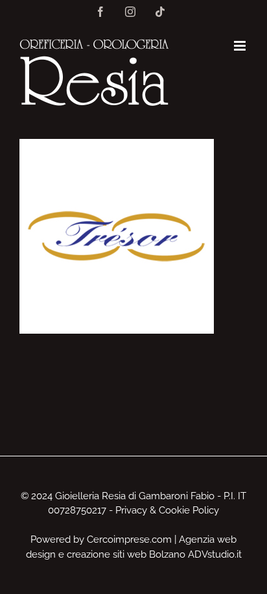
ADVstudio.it (215, 554)
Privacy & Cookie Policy (167, 510)
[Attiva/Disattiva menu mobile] (241, 46)
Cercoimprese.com (129, 539)
